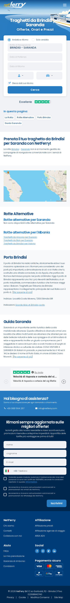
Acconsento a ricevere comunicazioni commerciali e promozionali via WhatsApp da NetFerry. (31, 494)
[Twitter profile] (49, 551)
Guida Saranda (13, 123)
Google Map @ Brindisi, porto (30, 304)
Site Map (58, 597)
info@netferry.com (47, 408)
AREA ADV (40, 535)
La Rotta (9, 117)
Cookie (22, 597)
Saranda (25, 149)
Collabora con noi (13, 535)
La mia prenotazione (14, 556)
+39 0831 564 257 (15, 408)
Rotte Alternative (25, 117)
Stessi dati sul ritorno (22, 83)
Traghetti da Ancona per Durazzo (20, 237)
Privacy (10, 597)
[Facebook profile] (37, 551)
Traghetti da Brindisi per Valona (20, 243)
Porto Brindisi (44, 117)
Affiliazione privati (44, 525)
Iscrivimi (56, 503)
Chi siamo (9, 525)
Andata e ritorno (20, 39)
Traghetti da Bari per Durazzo (18, 240)
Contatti (8, 530)
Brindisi (15, 149)
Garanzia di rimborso (14, 561)
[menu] (64, 5)
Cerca (35, 90)
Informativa (31, 482)
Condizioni (9, 566)
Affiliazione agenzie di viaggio (50, 530)
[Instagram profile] (43, 551)
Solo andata (42, 39)
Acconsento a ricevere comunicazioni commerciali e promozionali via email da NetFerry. (31, 488)
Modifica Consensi (40, 597)
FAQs (6, 551)
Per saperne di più (22, 292)
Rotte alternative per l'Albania (27, 232)
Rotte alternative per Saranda (27, 219)
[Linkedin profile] (54, 551)
